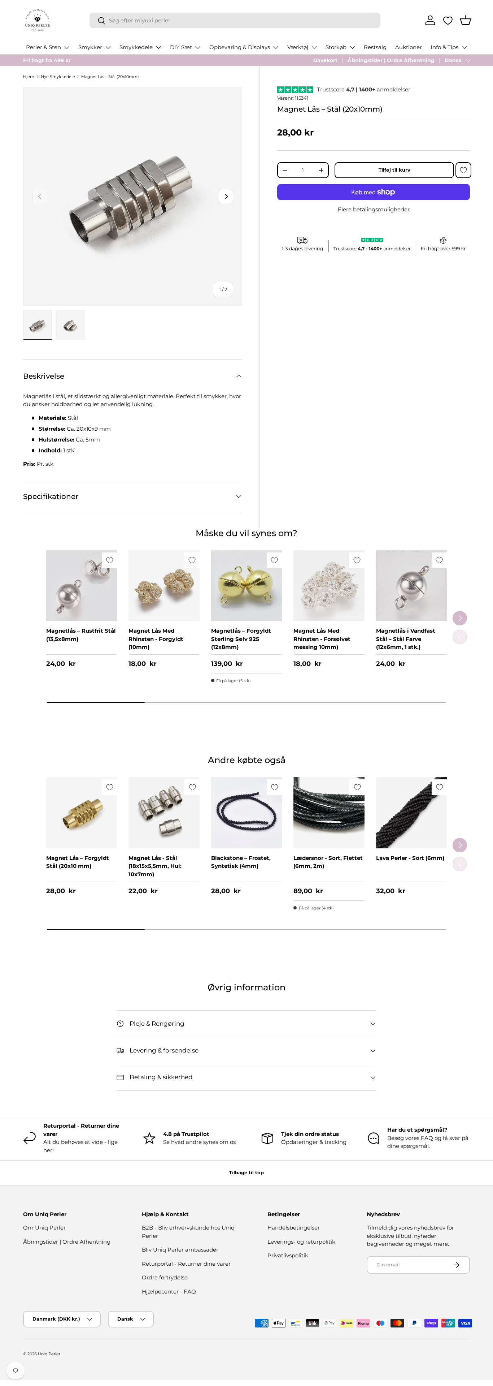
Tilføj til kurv (394, 170)
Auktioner (408, 47)
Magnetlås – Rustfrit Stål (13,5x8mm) (81, 634)
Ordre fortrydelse (165, 1277)
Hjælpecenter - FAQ (169, 1291)
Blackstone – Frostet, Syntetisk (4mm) (241, 862)
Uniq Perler (49, 1353)
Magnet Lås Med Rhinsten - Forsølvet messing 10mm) (321, 638)
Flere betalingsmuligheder (374, 209)
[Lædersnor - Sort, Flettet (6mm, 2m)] (328, 812)
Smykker (90, 47)
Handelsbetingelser (293, 1227)
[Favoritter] (448, 21)
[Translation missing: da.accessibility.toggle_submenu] (66, 47)
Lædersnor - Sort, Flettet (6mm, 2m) (328, 862)
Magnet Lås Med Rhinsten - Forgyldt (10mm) (155, 638)
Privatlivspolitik (287, 1255)
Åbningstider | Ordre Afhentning (391, 60)
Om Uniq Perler (44, 1227)
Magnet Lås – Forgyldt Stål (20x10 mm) (77, 862)
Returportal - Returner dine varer (186, 1263)
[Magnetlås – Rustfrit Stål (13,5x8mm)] (81, 585)
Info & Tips (444, 47)
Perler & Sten (43, 47)
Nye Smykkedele (58, 76)
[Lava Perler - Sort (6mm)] (411, 812)
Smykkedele (136, 47)
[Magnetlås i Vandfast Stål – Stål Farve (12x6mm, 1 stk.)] (411, 585)
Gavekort (325, 60)
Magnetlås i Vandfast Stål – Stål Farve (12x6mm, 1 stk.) (405, 638)
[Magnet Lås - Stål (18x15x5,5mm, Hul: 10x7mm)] (163, 812)
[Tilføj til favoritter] (463, 170)
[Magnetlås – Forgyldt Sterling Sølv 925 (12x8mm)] (246, 585)
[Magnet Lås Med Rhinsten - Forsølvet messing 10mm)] (328, 585)
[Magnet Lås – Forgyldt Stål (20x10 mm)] (81, 812)
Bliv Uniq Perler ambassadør (180, 1249)
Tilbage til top (246, 1172)
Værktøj (297, 47)
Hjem (28, 76)
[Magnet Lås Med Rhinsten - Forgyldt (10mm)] (163, 585)
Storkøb (336, 47)
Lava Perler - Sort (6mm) (410, 858)
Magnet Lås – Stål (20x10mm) (110, 76)
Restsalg (375, 47)
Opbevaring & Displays (239, 47)
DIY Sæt (181, 47)
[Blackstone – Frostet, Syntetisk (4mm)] (246, 812)
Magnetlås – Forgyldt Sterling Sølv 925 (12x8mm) (241, 638)
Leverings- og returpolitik (301, 1241)
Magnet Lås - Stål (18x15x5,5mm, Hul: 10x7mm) (155, 866)
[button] (466, 20)
